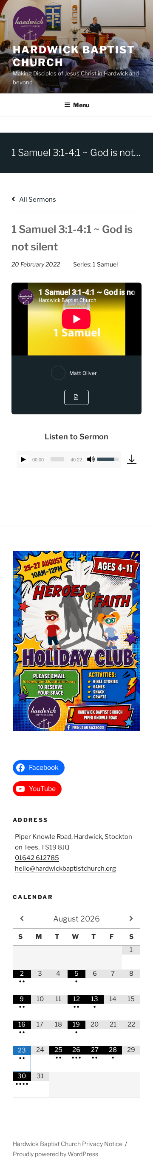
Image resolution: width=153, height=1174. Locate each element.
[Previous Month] (22, 918)
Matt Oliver (83, 373)
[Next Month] (131, 918)
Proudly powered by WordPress (55, 1153)
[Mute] (91, 459)
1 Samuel (105, 264)
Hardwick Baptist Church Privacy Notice (67, 1143)
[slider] (57, 459)
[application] (69, 459)
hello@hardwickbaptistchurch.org (65, 868)
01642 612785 (37, 858)
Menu (81, 104)
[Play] (23, 459)
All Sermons (37, 199)
